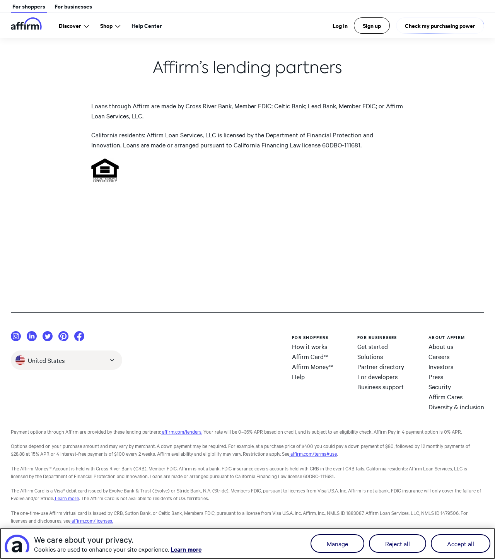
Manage (337, 543)
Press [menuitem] (435, 376)
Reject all (397, 543)
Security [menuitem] (439, 386)
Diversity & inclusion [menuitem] (456, 406)
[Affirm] (26, 25)
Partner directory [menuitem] (380, 366)
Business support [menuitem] (380, 386)
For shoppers (28, 6)
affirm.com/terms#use (313, 453)
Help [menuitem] (298, 376)
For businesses (73, 6)
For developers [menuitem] (377, 376)
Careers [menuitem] (438, 356)
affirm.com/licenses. (91, 520)
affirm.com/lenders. (181, 431)
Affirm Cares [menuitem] (445, 396)
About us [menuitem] (440, 346)
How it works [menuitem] (309, 346)
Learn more (66, 497)
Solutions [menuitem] (370, 356)
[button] (66, 360)
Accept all (460, 543)
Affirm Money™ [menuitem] (312, 366)
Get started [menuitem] (372, 346)
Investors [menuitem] (440, 366)
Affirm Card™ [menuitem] (310, 356)
